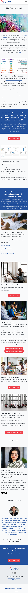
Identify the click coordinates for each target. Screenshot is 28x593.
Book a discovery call (14, 138)
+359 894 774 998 (14, 579)
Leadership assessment (6, 248)
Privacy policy (20, 588)
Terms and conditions (10, 588)
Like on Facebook (13, 573)
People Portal (6, 2)
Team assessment (5, 251)
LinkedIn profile (2, 493)
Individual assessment (6, 245)
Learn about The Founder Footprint (14, 351)
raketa (16, 591)
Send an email (4, 493)
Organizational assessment (7, 253)
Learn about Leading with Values (14, 348)
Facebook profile (6, 493)
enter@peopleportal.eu (14, 578)
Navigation (25, 2)
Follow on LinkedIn (15, 573)
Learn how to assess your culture (14, 432)
